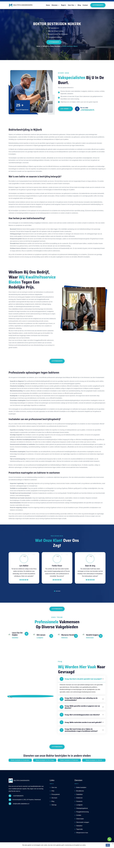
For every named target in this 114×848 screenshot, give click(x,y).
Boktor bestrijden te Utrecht (94, 760)
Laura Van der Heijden (17, 634)
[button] (55, 591)
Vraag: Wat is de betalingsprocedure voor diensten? (82, 714)
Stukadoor (79, 825)
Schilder (78, 815)
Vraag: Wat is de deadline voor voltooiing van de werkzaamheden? (81, 699)
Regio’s (63, 5)
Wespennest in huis (82, 832)
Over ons (54, 787)
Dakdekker (79, 794)
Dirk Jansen (41, 635)
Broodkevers (80, 791)
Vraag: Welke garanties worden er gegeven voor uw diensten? (82, 707)
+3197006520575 (98, 5)
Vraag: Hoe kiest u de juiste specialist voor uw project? (83, 679)
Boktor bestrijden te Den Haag (45, 760)
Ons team (54, 798)
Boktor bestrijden (81, 787)
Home (48, 5)
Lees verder (64, 109)
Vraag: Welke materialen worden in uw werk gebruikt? (83, 722)
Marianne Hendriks (68, 635)
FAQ (52, 791)
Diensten (55, 5)
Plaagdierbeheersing (82, 812)
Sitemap (53, 805)
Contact (85, 5)
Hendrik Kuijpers (92, 635)
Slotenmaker (80, 818)
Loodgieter (79, 805)
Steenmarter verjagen (82, 822)
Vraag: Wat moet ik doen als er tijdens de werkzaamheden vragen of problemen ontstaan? (81, 730)
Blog (79, 5)
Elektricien (79, 798)
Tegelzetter (79, 829)
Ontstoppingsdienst (82, 808)
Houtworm (79, 801)
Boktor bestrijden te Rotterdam (69, 760)
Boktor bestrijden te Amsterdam (20, 760)
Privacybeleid (55, 794)
